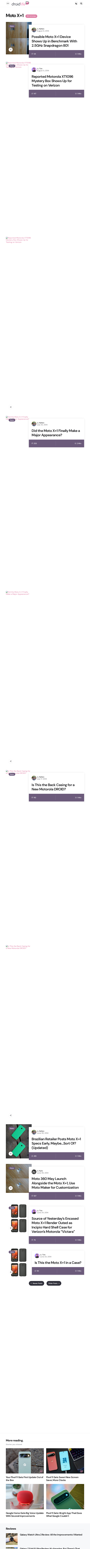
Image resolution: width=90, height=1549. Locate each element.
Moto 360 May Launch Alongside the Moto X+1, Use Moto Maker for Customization (55, 1183)
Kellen (41, 29)
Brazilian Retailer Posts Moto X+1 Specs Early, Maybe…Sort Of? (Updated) (56, 1143)
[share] (11, 50)
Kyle (41, 1171)
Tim (40, 68)
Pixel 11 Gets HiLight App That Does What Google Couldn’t (64, 1514)
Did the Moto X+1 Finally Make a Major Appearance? (56, 433)
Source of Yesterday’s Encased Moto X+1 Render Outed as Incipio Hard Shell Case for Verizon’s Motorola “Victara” (55, 1225)
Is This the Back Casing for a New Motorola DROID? (53, 787)
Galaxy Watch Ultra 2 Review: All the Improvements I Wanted (51, 1534)
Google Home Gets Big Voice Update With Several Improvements (25, 1514)
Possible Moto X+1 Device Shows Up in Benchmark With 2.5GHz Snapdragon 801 (54, 41)
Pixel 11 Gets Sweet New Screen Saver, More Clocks (62, 1479)
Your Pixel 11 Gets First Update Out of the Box (24, 1479)
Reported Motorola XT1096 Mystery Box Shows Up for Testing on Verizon (52, 81)
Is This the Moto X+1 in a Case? (58, 1262)
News (12, 26)
